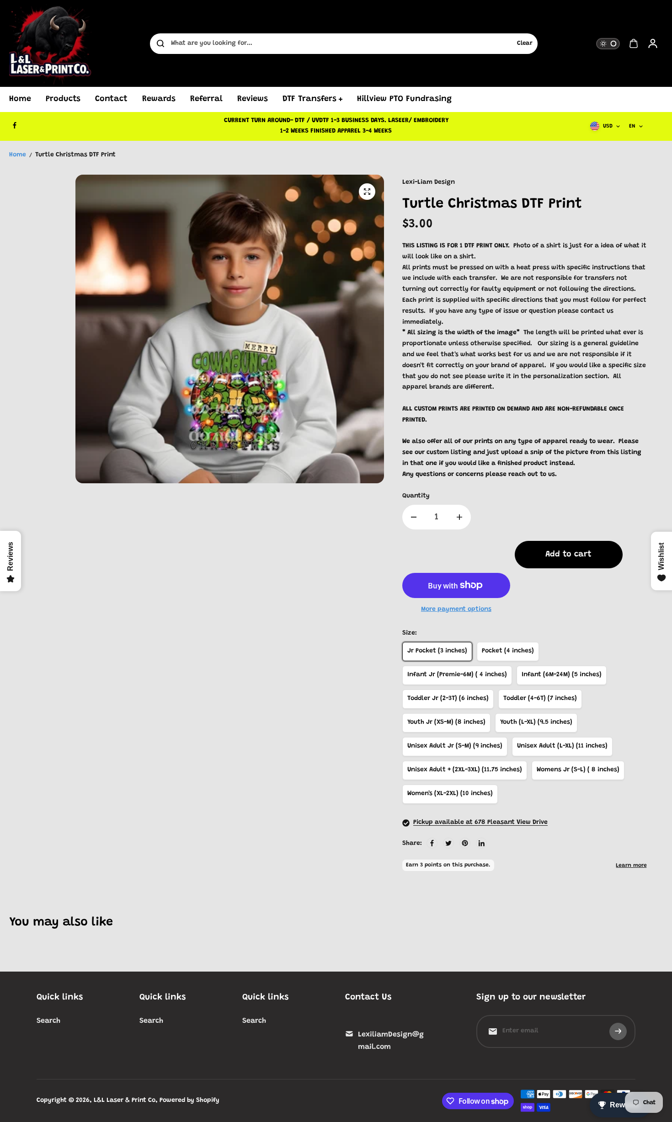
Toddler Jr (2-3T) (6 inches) (448, 698)
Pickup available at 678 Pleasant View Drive (480, 822)
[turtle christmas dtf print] (367, 192)
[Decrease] (413, 517)
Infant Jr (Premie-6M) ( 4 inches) (457, 675)
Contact (111, 99)
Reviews (252, 99)
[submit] (618, 1031)
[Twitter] (448, 843)
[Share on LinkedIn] (481, 843)
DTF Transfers (309, 99)
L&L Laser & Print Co (124, 1100)
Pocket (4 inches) (508, 651)
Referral (206, 99)
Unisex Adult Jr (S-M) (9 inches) (454, 746)
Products (63, 99)
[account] (653, 43)
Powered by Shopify (189, 1100)
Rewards (159, 99)
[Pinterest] (464, 843)
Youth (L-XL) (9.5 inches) (536, 722)
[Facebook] (14, 125)
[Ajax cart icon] (633, 43)
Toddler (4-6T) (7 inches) (540, 698)
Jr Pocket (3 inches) (437, 651)
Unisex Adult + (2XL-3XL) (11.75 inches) (464, 770)
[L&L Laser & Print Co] (50, 43)
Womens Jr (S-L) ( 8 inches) (578, 770)
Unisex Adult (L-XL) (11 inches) (562, 746)
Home (20, 99)
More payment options (456, 609)
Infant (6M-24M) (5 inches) (562, 675)
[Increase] (459, 517)
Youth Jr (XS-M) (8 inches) (446, 722)
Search (48, 1021)
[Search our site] (160, 43)
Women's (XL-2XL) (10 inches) (450, 794)
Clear (525, 43)
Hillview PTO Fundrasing (404, 99)
